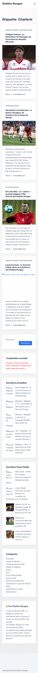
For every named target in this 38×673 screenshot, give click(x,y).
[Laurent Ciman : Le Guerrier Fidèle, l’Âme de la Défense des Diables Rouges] (19, 285)
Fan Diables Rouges (18, 606)
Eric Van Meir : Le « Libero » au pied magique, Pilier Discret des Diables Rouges (18, 194)
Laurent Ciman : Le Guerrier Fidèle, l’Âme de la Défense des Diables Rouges (18, 267)
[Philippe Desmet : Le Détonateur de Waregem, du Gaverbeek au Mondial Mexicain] (19, 57)
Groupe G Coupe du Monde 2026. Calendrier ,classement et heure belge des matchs (18, 365)
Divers (8, 570)
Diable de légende (11, 30)
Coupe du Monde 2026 (15, 564)
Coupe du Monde (13, 561)
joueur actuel (11, 578)
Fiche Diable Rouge (25, 30)
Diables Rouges (12, 3)
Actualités (10, 559)
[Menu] (35, 4)
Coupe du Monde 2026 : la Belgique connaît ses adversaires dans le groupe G (17, 613)
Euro (8, 572)
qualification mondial (14, 589)
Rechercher (10, 340)
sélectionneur (11, 592)
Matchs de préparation (15, 581)
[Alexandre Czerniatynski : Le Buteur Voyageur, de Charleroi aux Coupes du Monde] (19, 133)
